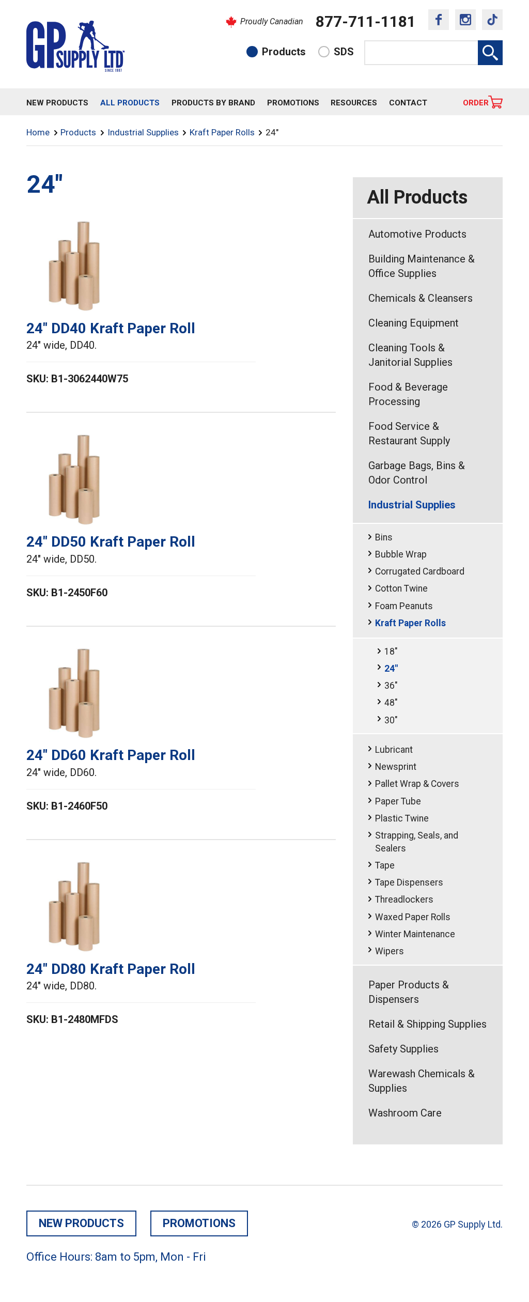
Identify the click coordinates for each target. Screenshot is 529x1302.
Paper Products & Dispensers (408, 992)
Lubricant (394, 750)
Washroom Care (405, 1113)
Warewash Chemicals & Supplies (421, 1080)
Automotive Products (417, 234)
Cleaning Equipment (413, 323)
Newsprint (395, 767)
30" (391, 720)
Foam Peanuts (404, 606)
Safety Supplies (403, 1049)
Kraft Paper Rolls (222, 132)
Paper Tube (398, 801)
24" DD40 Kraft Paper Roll (110, 328)
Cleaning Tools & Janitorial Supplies (410, 355)
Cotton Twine (401, 588)
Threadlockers (404, 899)
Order (476, 102)
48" (391, 703)
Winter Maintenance (415, 934)
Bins (384, 537)
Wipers (389, 951)
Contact (408, 102)
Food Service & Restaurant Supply (409, 433)
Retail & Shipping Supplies (427, 1024)
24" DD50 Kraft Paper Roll (110, 541)
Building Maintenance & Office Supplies (421, 266)
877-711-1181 (366, 21)
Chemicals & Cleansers (420, 298)
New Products (57, 102)
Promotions (293, 102)
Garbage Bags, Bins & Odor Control (416, 472)
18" (391, 651)
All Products (130, 102)
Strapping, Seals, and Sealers (416, 842)
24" (391, 668)
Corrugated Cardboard (419, 571)
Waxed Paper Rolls (412, 917)
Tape (385, 865)
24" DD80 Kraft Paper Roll (110, 969)
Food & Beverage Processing (408, 394)
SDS (344, 51)
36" (391, 685)
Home (38, 132)
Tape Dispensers (409, 882)
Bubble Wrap (401, 554)
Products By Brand (213, 102)
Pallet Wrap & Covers (417, 784)
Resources (354, 102)
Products (284, 51)
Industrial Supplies (143, 132)
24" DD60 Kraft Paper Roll (110, 755)
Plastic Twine (402, 818)
